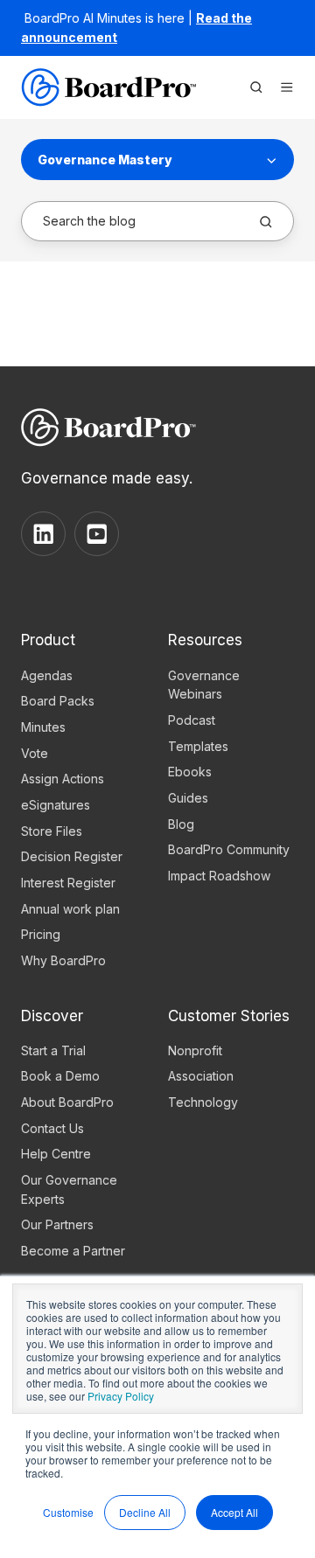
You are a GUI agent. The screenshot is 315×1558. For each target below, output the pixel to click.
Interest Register (68, 882)
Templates (198, 746)
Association (201, 1075)
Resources (205, 639)
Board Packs (57, 700)
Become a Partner (73, 1250)
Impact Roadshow (219, 875)
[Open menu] (287, 87)
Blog (181, 824)
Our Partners (57, 1224)
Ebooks (190, 771)
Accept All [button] (234, 1512)
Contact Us (52, 1128)
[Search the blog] (266, 222)
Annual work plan (70, 908)
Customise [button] (68, 1512)
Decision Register (71, 856)
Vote (34, 753)
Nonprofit (195, 1050)
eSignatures (55, 804)
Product (48, 639)
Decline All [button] (145, 1512)
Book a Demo (60, 1075)
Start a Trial (53, 1050)
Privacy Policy (121, 1395)
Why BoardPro (63, 960)
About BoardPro (67, 1102)
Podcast (191, 720)
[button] (256, 87)
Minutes (43, 727)
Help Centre (56, 1153)
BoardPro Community (229, 849)
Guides (188, 797)
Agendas (47, 675)
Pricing (40, 934)
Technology (203, 1102)
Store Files (51, 831)
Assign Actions (62, 778)
